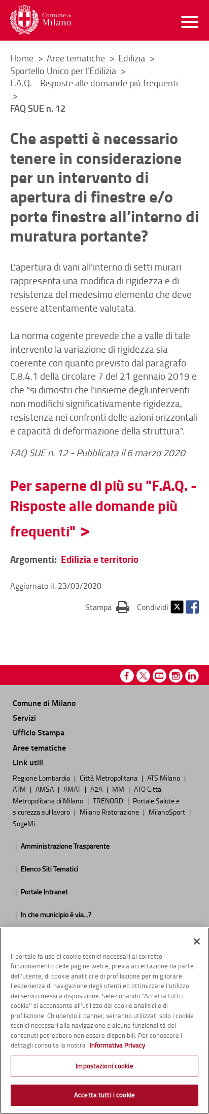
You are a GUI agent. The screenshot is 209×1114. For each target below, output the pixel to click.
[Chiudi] (197, 941)
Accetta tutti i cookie (104, 1094)
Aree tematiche (77, 58)
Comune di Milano (44, 702)
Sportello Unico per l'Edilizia (64, 70)
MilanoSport (168, 811)
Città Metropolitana (109, 777)
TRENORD (109, 800)
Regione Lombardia (42, 777)
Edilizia (132, 58)
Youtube (159, 676)
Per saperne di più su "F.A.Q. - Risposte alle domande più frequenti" (103, 508)
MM (119, 789)
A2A (97, 789)
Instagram (176, 676)
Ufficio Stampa (38, 732)
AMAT (72, 789)
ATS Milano (164, 777)
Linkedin (192, 676)
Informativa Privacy (117, 1045)
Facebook (192, 607)
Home (21, 58)
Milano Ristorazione (110, 811)
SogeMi (24, 823)
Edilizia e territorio (99, 559)
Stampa (107, 607)
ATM (20, 789)
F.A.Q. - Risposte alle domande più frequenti (94, 83)
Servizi (24, 717)
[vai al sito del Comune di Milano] (40, 20)
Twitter (177, 607)
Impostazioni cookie (104, 1065)
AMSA (45, 789)
